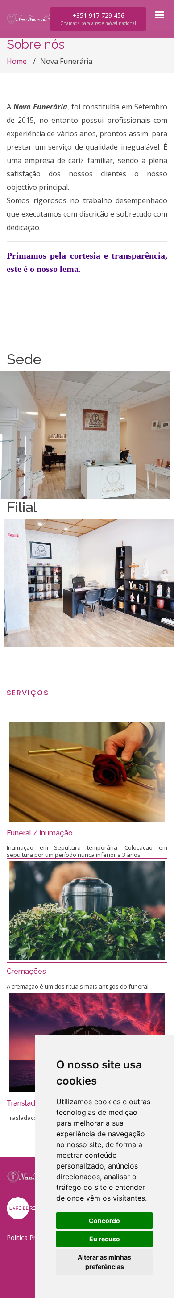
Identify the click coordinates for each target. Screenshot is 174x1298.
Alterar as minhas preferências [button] (104, 1261)
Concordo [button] (104, 1220)
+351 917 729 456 (98, 18)
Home (17, 61)
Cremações (26, 971)
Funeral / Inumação (40, 833)
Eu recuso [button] (104, 1239)
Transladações (31, 1103)
